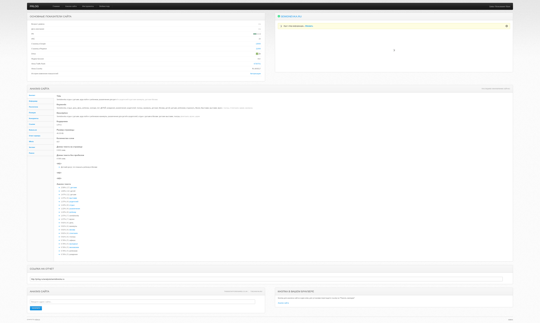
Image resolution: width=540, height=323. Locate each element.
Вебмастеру (104, 6)
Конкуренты (33, 118)
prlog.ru (37, 319)
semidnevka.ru (291, 16)
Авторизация (255, 74)
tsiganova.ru (256, 291)
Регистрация (500, 6)
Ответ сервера (34, 136)
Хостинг (32, 147)
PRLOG (34, 6)
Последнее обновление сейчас (496, 89)
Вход (508, 6)
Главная (56, 6)
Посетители (33, 107)
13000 (258, 44)
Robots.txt (33, 130)
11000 (258, 49)
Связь (491, 6)
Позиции (32, 112)
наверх (510, 319)
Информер (33, 101)
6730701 (257, 64)
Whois (31, 141)
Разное (31, 153)
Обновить (309, 26)
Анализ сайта (71, 6)
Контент (32, 95)
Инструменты (88, 6)
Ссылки (32, 124)
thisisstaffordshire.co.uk (236, 291)
